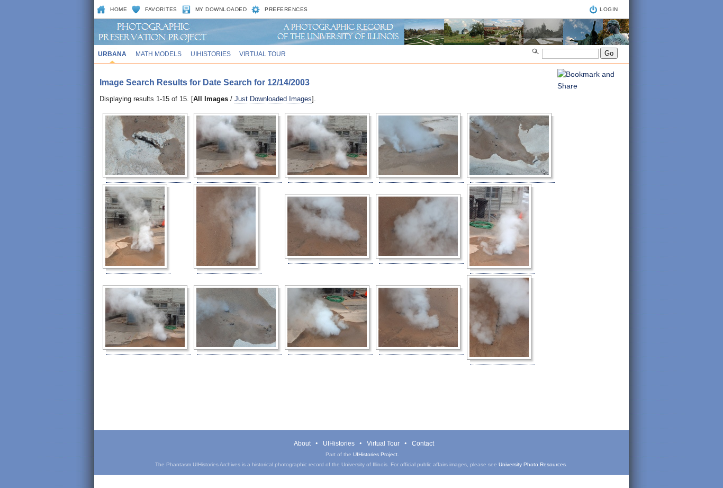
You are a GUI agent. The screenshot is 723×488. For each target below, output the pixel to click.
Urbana (112, 54)
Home (118, 9)
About (302, 443)
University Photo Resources (532, 464)
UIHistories (211, 54)
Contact (423, 443)
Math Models (158, 54)
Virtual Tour (262, 54)
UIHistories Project (375, 454)
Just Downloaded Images (273, 99)
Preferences (286, 9)
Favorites (161, 9)
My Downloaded (221, 9)
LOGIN (609, 9)
